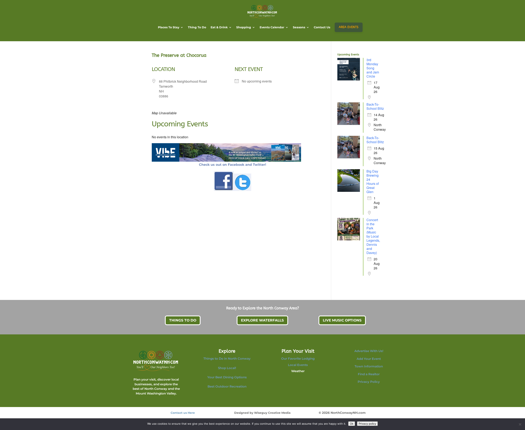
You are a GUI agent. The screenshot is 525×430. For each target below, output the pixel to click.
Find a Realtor (369, 374)
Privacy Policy (369, 382)
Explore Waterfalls (262, 320)
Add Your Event (369, 359)
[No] (520, 424)
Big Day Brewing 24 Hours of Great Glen (372, 181)
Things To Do (182, 320)
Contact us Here (183, 413)
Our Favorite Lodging (298, 358)
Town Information (369, 366)
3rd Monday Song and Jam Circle (372, 68)
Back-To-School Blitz (375, 106)
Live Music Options (342, 320)
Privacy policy (367, 423)
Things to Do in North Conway (227, 358)
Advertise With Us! (368, 351)
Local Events (298, 365)
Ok (351, 423)
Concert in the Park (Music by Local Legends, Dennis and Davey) (373, 236)
